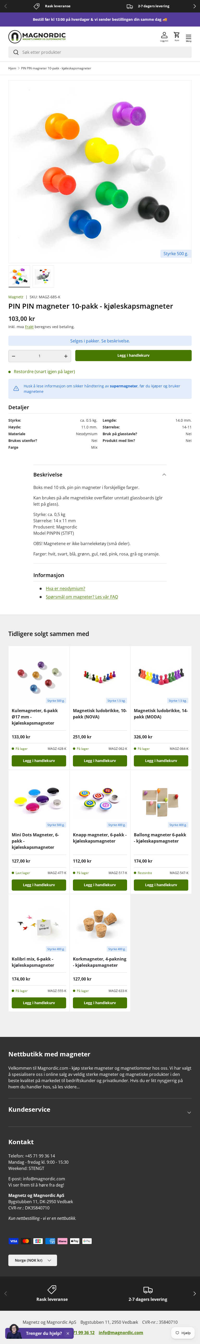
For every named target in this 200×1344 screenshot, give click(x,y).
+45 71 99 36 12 (80, 1332)
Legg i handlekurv (133, 355)
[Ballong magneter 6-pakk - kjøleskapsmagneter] (161, 800)
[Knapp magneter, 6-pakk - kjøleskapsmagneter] (100, 800)
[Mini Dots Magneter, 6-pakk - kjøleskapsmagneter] (39, 800)
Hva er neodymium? (65, 588)
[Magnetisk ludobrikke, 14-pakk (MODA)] (161, 676)
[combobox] (100, 52)
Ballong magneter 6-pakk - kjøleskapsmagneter (160, 838)
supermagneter (124, 385)
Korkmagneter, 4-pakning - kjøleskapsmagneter (99, 962)
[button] (177, 37)
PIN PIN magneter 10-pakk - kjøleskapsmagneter (56, 68)
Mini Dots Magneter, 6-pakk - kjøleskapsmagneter (35, 841)
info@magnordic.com (121, 1332)
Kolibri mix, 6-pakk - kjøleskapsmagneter (33, 962)
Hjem (12, 68)
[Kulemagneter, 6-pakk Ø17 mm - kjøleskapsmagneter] (39, 676)
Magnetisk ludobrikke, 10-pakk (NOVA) (100, 714)
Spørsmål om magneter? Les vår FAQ (82, 597)
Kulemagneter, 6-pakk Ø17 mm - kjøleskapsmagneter (35, 717)
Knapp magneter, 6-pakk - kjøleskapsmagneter (100, 838)
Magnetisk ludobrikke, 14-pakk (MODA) (161, 714)
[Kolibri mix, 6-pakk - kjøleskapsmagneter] (39, 924)
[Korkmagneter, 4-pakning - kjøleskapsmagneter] (100, 924)
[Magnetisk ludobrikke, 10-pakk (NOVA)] (100, 676)
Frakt (29, 326)
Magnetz (15, 296)
